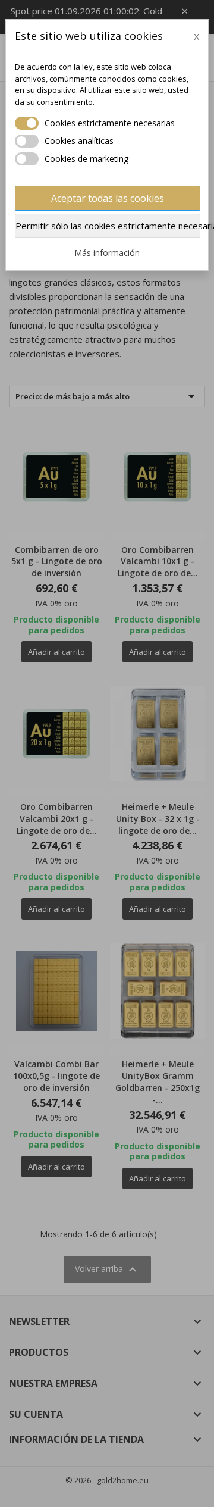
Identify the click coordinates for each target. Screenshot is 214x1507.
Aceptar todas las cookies (107, 198)
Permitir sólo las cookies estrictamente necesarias (107, 226)
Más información (107, 252)
